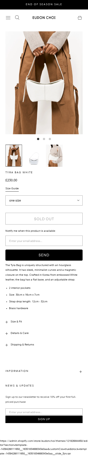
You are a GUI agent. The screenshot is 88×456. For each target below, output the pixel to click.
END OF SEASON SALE (44, 4)
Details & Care (20, 333)
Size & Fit (16, 322)
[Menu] (8, 17)
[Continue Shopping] (80, 17)
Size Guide (12, 188)
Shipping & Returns (22, 345)
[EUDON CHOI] (44, 17)
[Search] (17, 17)
